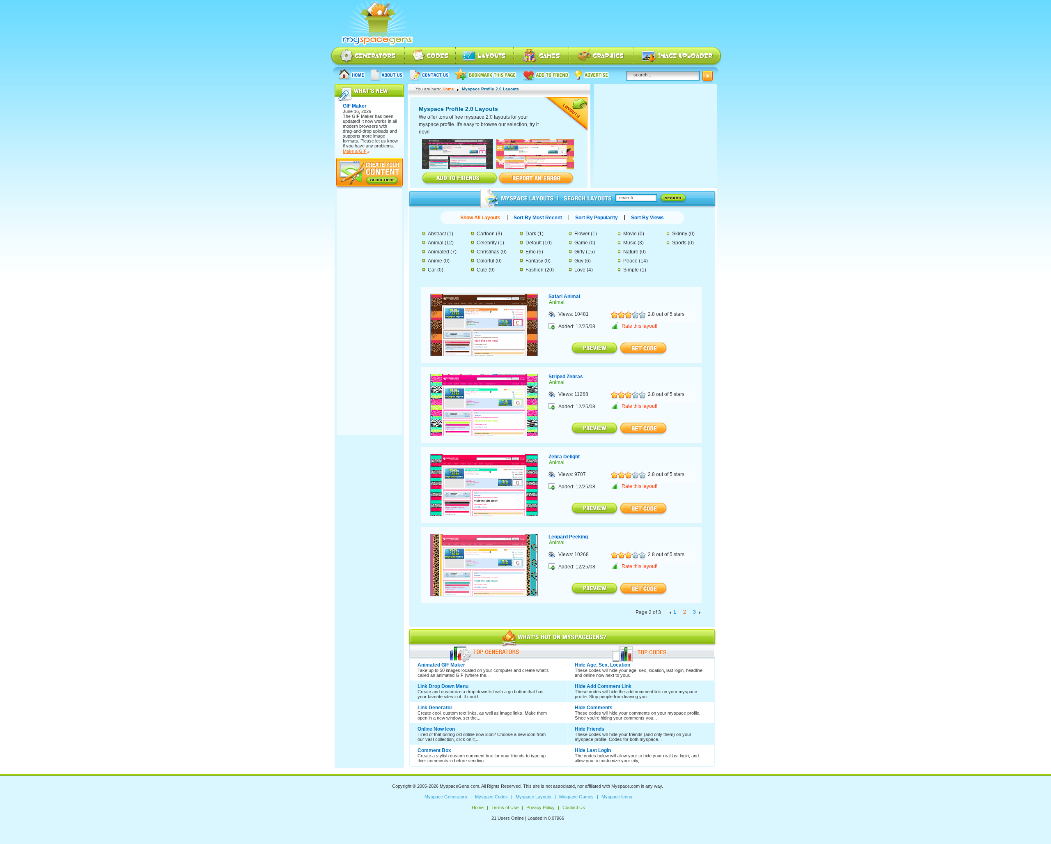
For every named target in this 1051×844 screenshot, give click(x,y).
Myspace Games (541, 56)
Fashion (535, 270)
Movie (630, 234)
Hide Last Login (593, 750)
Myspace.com (625, 786)
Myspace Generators (367, 56)
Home (351, 74)
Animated (438, 252)
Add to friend (545, 74)
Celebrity (487, 243)
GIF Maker (363, 116)
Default (534, 243)
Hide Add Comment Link (603, 686)
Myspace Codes (430, 56)
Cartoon (486, 234)
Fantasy (534, 261)
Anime (435, 261)
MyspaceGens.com (459, 786)
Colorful (485, 261)
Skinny (679, 234)
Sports (679, 243)
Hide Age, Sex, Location (602, 665)
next (699, 613)
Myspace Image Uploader (677, 56)
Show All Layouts (480, 218)
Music (629, 243)
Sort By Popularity (596, 218)
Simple (631, 270)
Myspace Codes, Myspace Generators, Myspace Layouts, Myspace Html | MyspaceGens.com (376, 23)
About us (387, 74)
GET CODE (643, 349)
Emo (531, 252)
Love (579, 270)
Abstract (437, 234)
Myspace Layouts (485, 56)
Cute (482, 270)
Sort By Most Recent (538, 218)
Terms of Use (505, 807)
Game (581, 243)
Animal (435, 243)
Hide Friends (589, 729)
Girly (579, 252)
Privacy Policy (540, 807)
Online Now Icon (436, 729)
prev (670, 613)
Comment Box (434, 750)
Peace (630, 261)
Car (432, 270)
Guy (578, 261)
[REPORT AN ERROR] (536, 179)
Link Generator (435, 708)
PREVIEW (594, 349)
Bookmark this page (486, 74)
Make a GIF (355, 151)
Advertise (592, 74)
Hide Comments (594, 708)
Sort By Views (647, 218)
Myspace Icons (601, 56)
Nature (630, 252)
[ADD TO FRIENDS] (459, 179)
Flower (582, 234)
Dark (531, 234)
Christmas (488, 252)
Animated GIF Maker (441, 665)
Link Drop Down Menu (443, 686)
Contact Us (429, 74)
